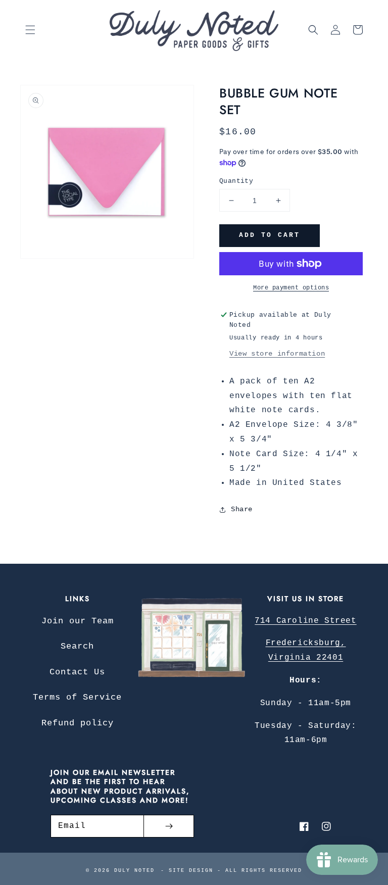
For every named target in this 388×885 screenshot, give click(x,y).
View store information (277, 354)
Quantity (236, 181)
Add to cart (269, 235)
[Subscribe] (168, 826)
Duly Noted (134, 870)
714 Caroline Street (305, 620)
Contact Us (77, 672)
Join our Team (77, 621)
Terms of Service (77, 697)
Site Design (191, 870)
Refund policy (77, 723)
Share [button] (242, 509)
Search (77, 646)
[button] (30, 30)
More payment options (291, 287)
